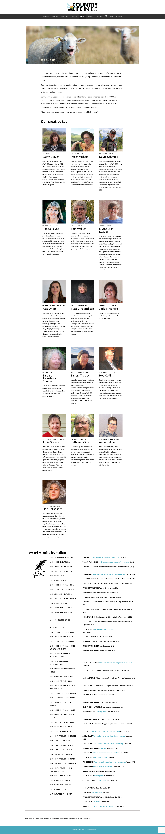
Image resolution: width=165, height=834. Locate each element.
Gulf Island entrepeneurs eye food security (114, 562)
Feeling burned (102, 712)
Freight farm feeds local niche (104, 806)
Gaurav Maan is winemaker (102, 767)
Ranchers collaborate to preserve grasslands (110, 762)
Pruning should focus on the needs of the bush (109, 574)
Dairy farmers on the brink (103, 629)
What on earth (97, 792)
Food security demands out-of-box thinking (108, 744)
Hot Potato (96, 802)
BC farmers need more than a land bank (106, 753)
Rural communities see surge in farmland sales (116, 663)
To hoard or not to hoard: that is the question (109, 736)
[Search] (105, 16)
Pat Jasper (102, 780)
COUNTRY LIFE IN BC (78, 830)
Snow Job (102, 748)
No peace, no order (101, 757)
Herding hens (99, 776)
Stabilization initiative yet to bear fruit (106, 557)
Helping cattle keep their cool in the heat (106, 731)
